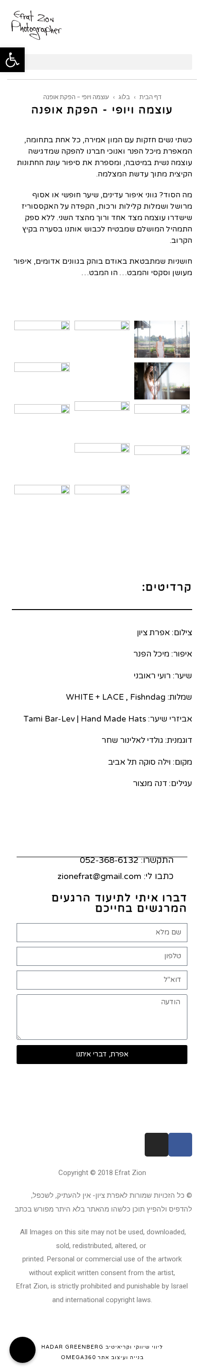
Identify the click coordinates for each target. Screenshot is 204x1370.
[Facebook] (180, 1145)
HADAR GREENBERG (72, 1347)
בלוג (124, 97)
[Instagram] (156, 1145)
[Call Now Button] (22, 1350)
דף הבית (150, 97)
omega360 (78, 1357)
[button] (102, 62)
